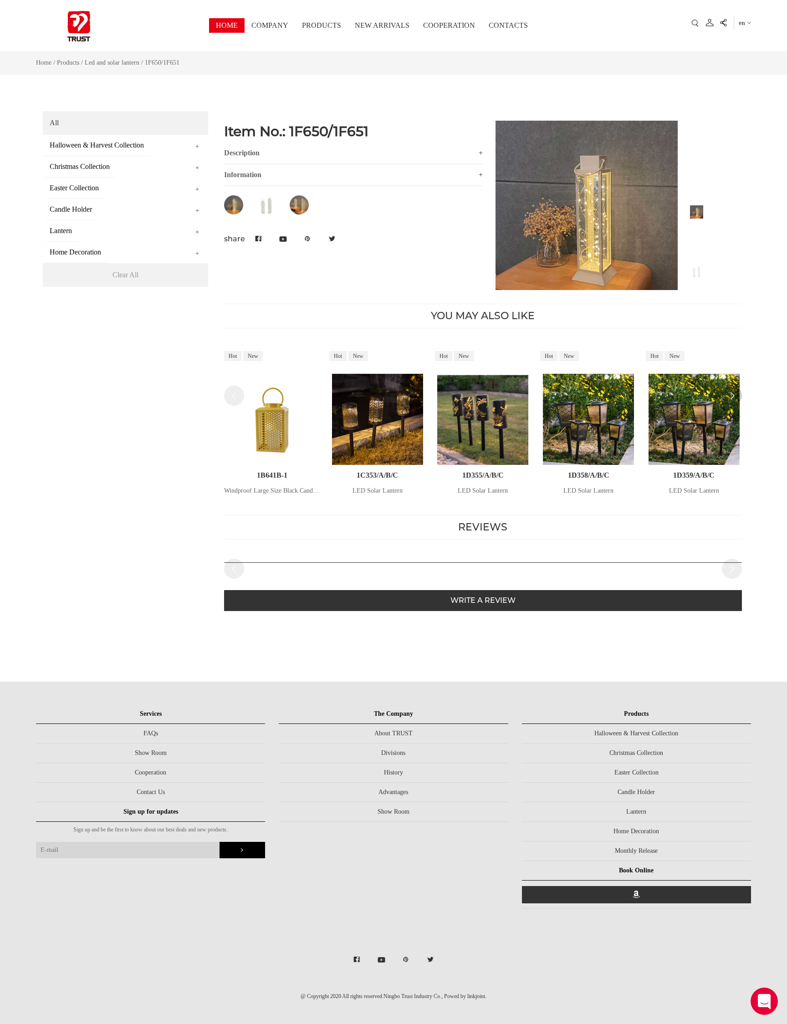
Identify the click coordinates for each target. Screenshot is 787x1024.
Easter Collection (636, 772)
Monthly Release (636, 850)
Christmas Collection (636, 752)
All (54, 123)
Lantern (636, 811)
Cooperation (150, 772)
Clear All (125, 275)
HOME (227, 25)
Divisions (393, 752)
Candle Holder (636, 792)
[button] (732, 396)
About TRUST (393, 733)
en (743, 23)
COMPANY (269, 25)
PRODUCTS (321, 25)
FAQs (150, 733)
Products (68, 62)
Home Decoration (636, 831)
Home (43, 62)
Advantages (393, 792)
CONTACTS (508, 25)
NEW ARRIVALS (382, 25)
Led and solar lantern (112, 62)
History (393, 772)
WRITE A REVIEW (483, 600)
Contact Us (151, 792)
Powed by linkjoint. (465, 996)
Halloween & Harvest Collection (636, 733)
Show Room (151, 752)
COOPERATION (449, 25)
